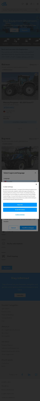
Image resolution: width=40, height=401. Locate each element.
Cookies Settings (19, 214)
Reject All (20, 204)
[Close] (36, 184)
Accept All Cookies (20, 209)
